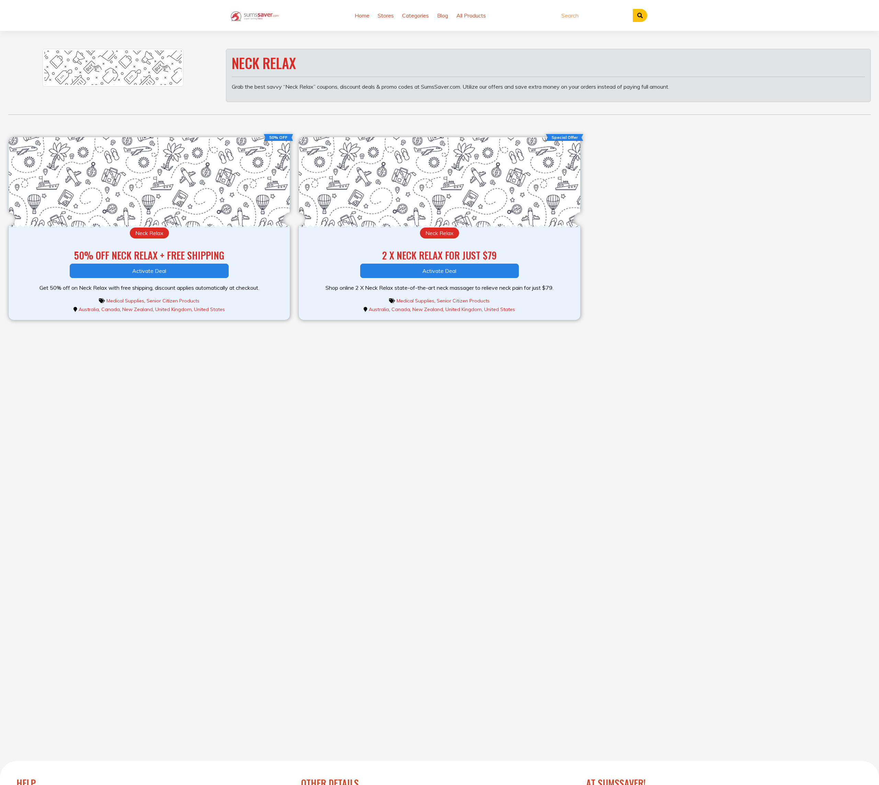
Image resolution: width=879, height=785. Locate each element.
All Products (471, 15)
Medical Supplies (125, 301)
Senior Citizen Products (173, 301)
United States (209, 309)
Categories (415, 15)
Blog (442, 15)
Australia (89, 309)
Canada (110, 309)
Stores (386, 15)
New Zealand (137, 309)
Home (362, 15)
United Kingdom (173, 309)
